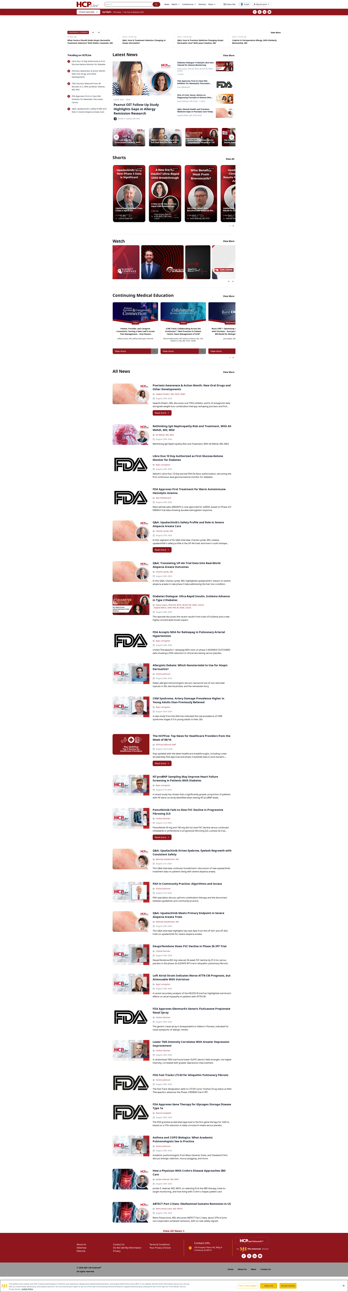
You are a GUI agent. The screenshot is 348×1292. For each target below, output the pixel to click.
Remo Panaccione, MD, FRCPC (169, 1208)
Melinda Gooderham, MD (167, 859)
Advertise (81, 1247)
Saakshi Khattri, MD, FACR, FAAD (189, 115)
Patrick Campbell (163, 1113)
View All (230, 158)
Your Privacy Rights (247, 1285)
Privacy (116, 1250)
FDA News (117, 12)
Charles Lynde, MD (164, 531)
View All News (172, 1231)
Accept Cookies (288, 1285)
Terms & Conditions (160, 1244)
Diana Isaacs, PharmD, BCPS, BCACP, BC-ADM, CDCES (195, 70)
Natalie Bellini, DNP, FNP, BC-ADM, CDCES (172, 607)
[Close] (344, 1286)
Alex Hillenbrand (183, 87)
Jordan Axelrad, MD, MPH (167, 1179)
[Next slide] (232, 281)
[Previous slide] (229, 281)
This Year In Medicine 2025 (133, 12)
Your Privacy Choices (160, 1247)
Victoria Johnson (163, 674)
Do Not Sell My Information (127, 1247)
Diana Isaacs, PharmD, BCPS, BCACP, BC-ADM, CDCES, (180, 605)
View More (276, 32)
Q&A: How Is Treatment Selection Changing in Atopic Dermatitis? (84, 41)
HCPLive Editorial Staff (166, 744)
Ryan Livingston (163, 464)
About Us (81, 1244)
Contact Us (118, 1244)
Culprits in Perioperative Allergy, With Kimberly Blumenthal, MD (195, 41)
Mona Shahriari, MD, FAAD (187, 101)
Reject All (268, 1285)
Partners (202, 4)
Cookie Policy (27, 1289)
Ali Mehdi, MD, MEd (165, 435)
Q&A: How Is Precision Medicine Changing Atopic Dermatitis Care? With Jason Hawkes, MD (141, 41)
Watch (174, 4)
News (166, 4)
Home (230, 1269)
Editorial (81, 1250)
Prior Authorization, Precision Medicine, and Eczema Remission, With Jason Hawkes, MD (252, 41)
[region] (174, 1286)
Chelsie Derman (163, 818)
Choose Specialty (86, 12)
